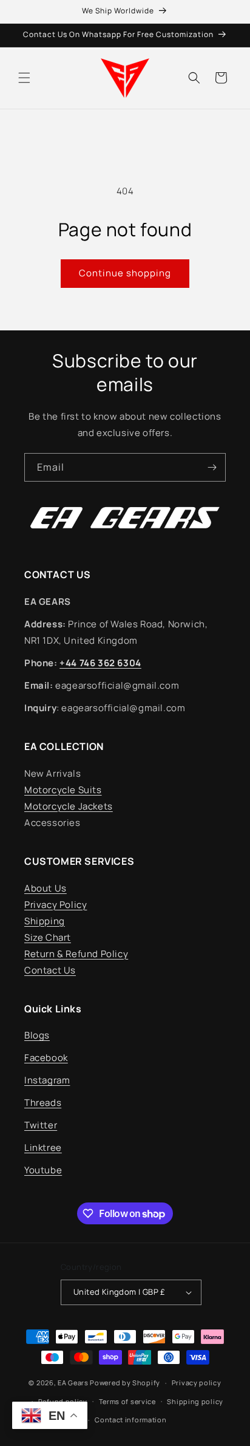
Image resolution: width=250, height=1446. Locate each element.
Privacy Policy (55, 904)
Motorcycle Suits (63, 789)
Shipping (44, 921)
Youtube (43, 1170)
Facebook (46, 1057)
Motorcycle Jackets (68, 806)
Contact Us (50, 970)
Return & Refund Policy (76, 953)
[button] (24, 77)
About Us (45, 888)
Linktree (43, 1147)
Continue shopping (125, 273)
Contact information (130, 1419)
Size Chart (47, 937)
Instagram (47, 1080)
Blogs (37, 1035)
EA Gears (73, 1382)
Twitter (40, 1125)
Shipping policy (195, 1401)
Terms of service (127, 1401)
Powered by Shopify (125, 1382)
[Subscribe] (211, 467)
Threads (42, 1102)
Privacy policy (196, 1382)
